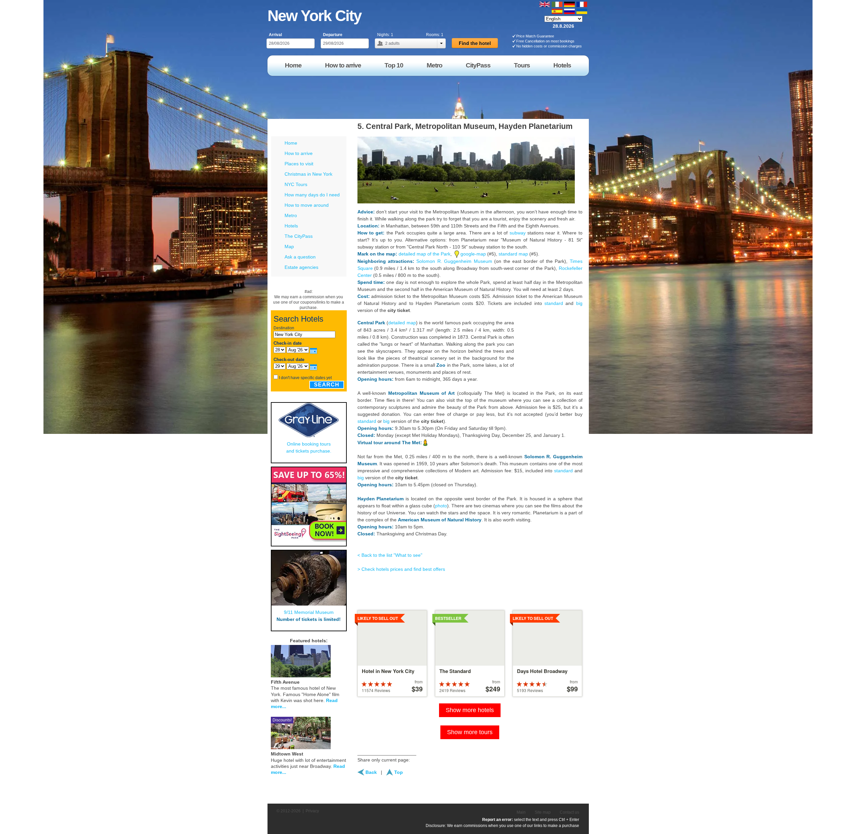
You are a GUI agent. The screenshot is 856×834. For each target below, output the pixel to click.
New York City (314, 15)
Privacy (312, 811)
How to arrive (299, 153)
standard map (513, 254)
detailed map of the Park (424, 254)
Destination (284, 328)
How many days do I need (312, 194)
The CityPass (299, 236)
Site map (543, 812)
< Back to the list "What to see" (389, 555)
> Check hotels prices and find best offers (401, 569)
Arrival (275, 34)
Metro (291, 215)
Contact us (569, 812)
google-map (473, 254)
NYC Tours (296, 184)
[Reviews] (336, 660)
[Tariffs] (344, 660)
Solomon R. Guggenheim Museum (454, 261)
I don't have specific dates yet (305, 377)
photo (441, 505)
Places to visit (299, 163)
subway (518, 232)
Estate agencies (301, 267)
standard (553, 303)
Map (289, 246)
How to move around (307, 205)
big (579, 303)
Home (291, 143)
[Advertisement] (468, 95)
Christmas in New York (308, 174)
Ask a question (300, 257)
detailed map (402, 322)
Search (326, 384)
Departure (332, 34)
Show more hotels (470, 710)
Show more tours (470, 732)
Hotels (291, 225)
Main (521, 812)
